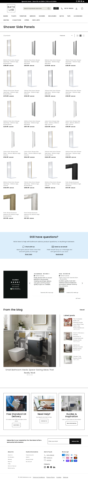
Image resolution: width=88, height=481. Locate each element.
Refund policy (11, 468)
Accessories (78, 16)
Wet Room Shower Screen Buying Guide (78, 346)
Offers (26, 20)
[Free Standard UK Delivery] (16, 403)
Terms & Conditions (39, 477)
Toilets (13, 16)
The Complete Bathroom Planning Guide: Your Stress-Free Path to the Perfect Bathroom (78, 323)
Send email (59, 254)
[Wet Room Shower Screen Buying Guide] (68, 348)
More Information (71, 423)
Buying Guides (29, 459)
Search (27, 457)
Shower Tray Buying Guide (77, 357)
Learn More (16, 425)
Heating (6, 20)
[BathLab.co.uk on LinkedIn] (54, 467)
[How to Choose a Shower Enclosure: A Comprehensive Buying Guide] (68, 336)
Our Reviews (11, 457)
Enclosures (52, 16)
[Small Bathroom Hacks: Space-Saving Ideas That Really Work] (29, 341)
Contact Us (44, 421)
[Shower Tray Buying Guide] (68, 360)
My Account (29, 461)
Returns (10, 461)
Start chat (28, 254)
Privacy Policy (50, 477)
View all (82, 309)
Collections (16, 20)
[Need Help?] (44, 403)
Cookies (58, 477)
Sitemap (65, 477)
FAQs (9, 463)
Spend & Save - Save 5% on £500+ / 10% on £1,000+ (39, 1)
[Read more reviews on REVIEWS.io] (15, 289)
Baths (62, 16)
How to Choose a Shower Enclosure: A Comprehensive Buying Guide (78, 336)
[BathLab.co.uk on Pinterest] (51, 467)
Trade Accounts (30, 455)
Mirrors (32, 16)
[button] (30, 283)
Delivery (10, 459)
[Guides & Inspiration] (71, 403)
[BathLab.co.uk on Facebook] (48, 467)
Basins (5, 16)
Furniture (23, 16)
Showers (42, 16)
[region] (56, 283)
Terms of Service (12, 466)
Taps (68, 16)
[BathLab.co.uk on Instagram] (45, 467)
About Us (10, 455)
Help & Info (36, 20)
